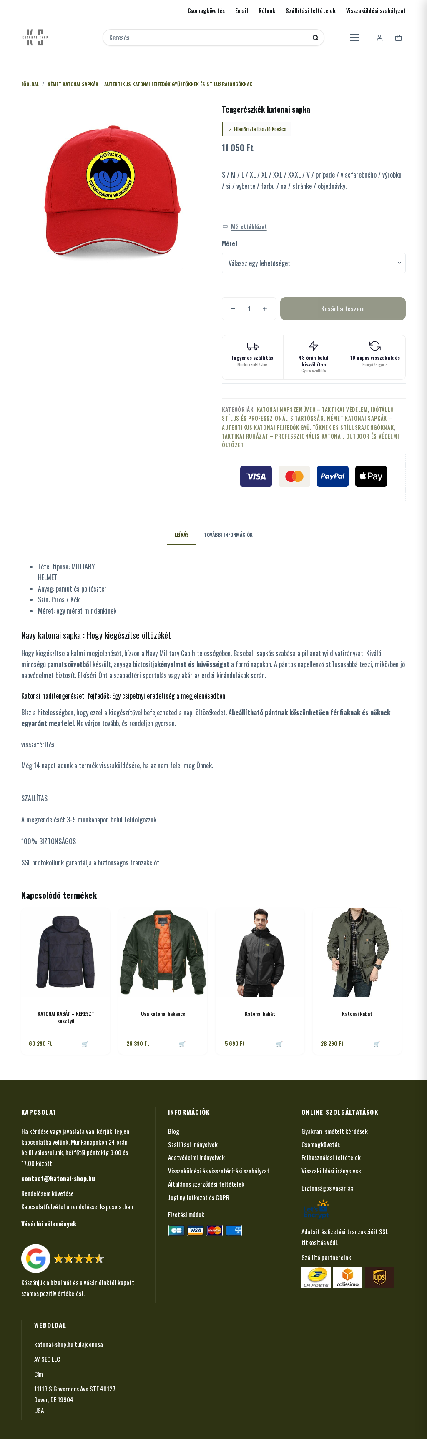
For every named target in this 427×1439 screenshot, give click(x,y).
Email (241, 10)
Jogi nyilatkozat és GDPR (198, 1197)
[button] (244, 226)
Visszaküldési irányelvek (331, 1170)
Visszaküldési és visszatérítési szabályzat (218, 1170)
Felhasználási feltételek (331, 1157)
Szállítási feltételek (311, 10)
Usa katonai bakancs (163, 1013)
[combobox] (208, 38)
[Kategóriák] (354, 37)
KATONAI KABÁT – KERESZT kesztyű (66, 1017)
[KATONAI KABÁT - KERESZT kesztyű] (65, 952)
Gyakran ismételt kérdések (334, 1131)
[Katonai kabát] (260, 952)
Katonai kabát (260, 1013)
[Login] (380, 38)
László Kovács (271, 129)
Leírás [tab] (182, 534)
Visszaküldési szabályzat (376, 10)
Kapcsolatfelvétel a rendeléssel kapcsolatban (77, 1206)
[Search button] (315, 37)
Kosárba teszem (343, 308)
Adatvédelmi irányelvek (196, 1157)
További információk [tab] (228, 534)
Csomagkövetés (206, 10)
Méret (230, 243)
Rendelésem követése (47, 1193)
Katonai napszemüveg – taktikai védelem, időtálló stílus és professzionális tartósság (308, 413)
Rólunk (267, 10)
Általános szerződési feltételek (206, 1183)
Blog (173, 1131)
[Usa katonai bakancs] (162, 952)
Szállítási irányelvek (193, 1144)
